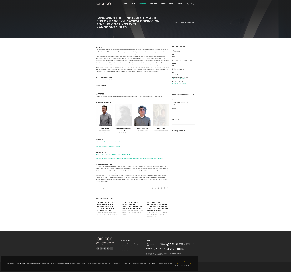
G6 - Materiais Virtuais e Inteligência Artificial (108, 146)
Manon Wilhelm (142, 128)
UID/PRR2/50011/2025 (177, 253)
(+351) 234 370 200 (126, 248)
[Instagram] (108, 248)
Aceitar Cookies (184, 262)
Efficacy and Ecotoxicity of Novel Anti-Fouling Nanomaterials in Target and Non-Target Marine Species (107, 205)
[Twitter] (104, 248)
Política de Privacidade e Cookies (184, 265)
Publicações (191, 22)
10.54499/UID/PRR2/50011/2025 (156, 254)
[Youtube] (111, 248)
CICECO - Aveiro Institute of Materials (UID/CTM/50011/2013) (113, 154)
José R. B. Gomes (123, 128)
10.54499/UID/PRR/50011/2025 (164, 253)
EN (190, 4)
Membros (163, 3)
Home (177, 22)
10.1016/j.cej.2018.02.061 (179, 79)
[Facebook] (101, 248)
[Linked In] (97, 248)
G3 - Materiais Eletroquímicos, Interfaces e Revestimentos (111, 142)
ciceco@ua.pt (124, 250)
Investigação (143, 3)
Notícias (133, 3)
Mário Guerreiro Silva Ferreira (161, 129)
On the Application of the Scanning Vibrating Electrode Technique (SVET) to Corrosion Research (157, 205)
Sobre (126, 3)
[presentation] (95, 119)
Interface (172, 3)
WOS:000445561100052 (179, 83)
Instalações (154, 3)
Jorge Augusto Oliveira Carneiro (105, 129)
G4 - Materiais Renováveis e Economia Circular (108, 144)
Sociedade (181, 3)
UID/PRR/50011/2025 (151, 253)
